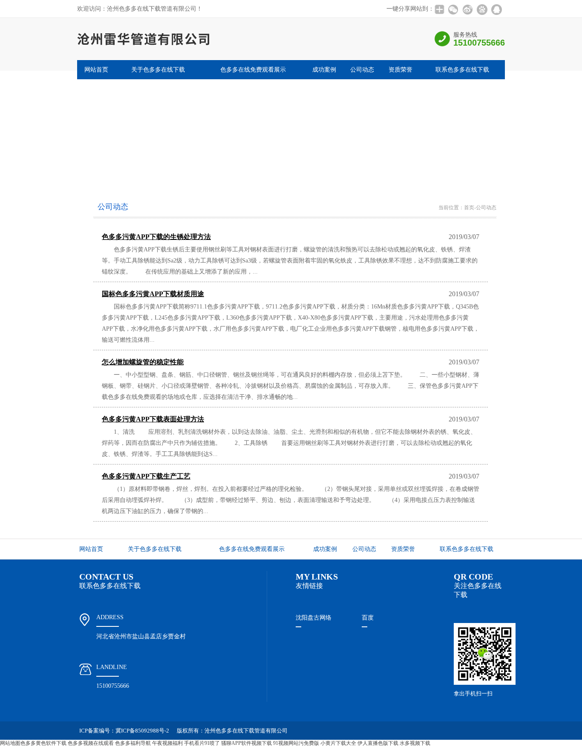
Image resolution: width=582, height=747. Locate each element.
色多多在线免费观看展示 (253, 69)
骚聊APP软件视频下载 (246, 743)
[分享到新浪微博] (467, 9)
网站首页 (96, 69)
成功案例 (324, 69)
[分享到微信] (453, 9)
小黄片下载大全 (338, 743)
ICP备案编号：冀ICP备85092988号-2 (124, 730)
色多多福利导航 (133, 743)
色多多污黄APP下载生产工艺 (146, 476)
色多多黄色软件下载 (43, 743)
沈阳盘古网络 (313, 617)
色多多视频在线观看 (91, 743)
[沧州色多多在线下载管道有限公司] (163, 58)
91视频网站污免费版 (296, 743)
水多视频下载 (415, 743)
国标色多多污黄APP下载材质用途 (153, 293)
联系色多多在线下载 (462, 69)
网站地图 (10, 743)
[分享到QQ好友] (496, 9)
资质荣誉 (400, 69)
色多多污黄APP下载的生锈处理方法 (156, 236)
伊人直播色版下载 (377, 743)
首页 (469, 208)
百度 (368, 617)
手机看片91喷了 (202, 743)
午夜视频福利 (167, 743)
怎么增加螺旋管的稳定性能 (143, 362)
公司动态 (362, 69)
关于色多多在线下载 (158, 69)
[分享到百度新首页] (482, 9)
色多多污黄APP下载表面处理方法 (153, 419)
